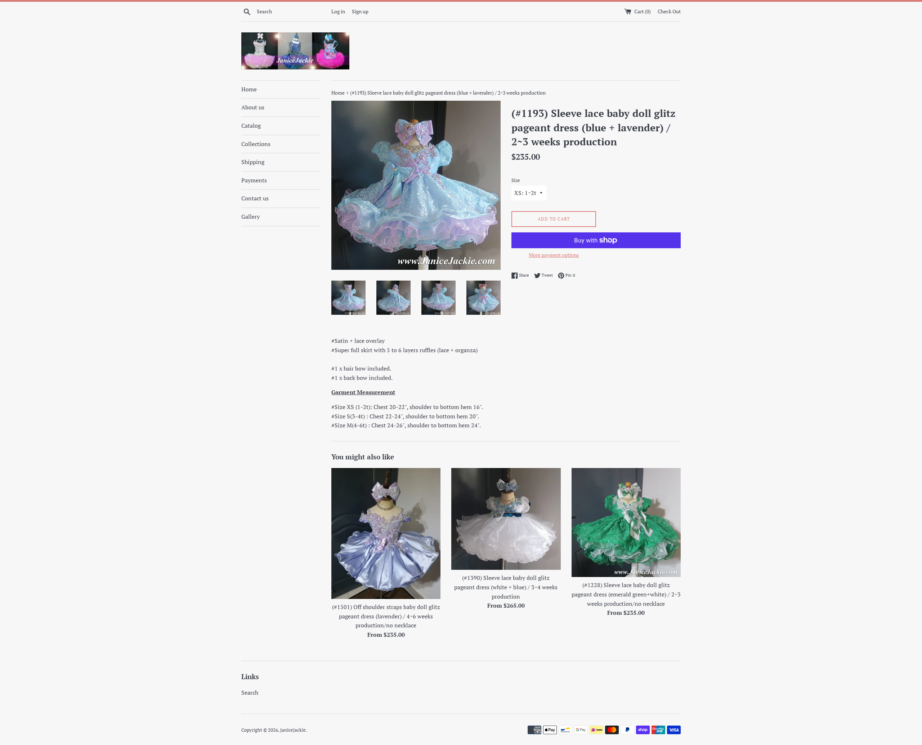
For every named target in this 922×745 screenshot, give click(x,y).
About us (252, 107)
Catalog (251, 126)
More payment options (554, 254)
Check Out (669, 11)
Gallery (250, 217)
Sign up (360, 11)
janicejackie (293, 730)
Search (249, 692)
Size (515, 180)
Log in (338, 11)
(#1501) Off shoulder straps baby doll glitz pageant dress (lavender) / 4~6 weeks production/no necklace (386, 616)
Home (249, 89)
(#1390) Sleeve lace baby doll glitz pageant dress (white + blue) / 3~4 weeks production (506, 587)
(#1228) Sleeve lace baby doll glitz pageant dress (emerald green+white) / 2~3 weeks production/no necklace (626, 594)
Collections (255, 144)
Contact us (255, 198)
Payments (254, 180)
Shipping (252, 162)
